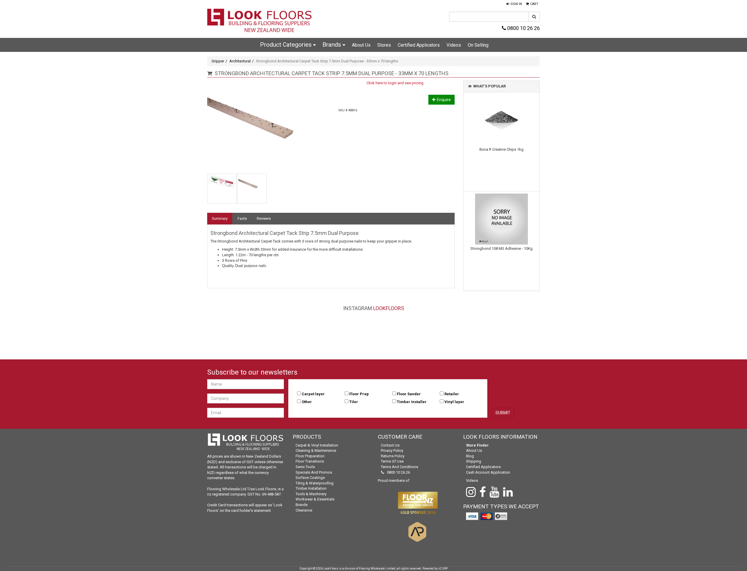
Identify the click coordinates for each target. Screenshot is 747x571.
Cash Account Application (488, 472)
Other (307, 402)
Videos (453, 45)
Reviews (264, 218)
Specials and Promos (314, 472)
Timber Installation (311, 488)
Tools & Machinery (311, 494)
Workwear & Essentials (315, 499)
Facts (242, 218)
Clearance (304, 510)
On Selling (478, 45)
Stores (384, 45)
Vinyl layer (454, 402)
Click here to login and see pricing (394, 83)
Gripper (218, 61)
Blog (470, 456)
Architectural (240, 61)
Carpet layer (313, 394)
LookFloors (388, 308)
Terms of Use (392, 461)
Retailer (451, 394)
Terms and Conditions (399, 467)
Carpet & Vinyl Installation (317, 445)
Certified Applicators (419, 45)
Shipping (473, 461)
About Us (361, 45)
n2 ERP (443, 568)
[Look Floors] (259, 21)
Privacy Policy (392, 450)
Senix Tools (305, 467)
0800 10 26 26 (523, 28)
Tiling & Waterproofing (315, 483)
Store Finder (477, 445)
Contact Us (390, 445)
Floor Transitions (310, 461)
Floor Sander (409, 394)
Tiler (353, 402)
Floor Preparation (310, 456)
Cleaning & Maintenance (316, 450)
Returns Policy (392, 456)
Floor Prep (359, 394)
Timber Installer (412, 402)
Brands (332, 44)
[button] (514, 4)
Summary (220, 218)
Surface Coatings (310, 477)
